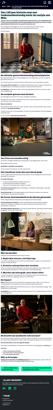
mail (7, 383)
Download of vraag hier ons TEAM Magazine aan (15, 359)
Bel (3, 383)
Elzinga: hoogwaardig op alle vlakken (12, 351)
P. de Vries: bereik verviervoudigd (11, 354)
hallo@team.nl (47, 345)
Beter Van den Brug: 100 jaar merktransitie (13, 352)
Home (4, 6)
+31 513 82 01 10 (38, 345)
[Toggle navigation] (49, 2)
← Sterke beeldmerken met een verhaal (9, 368)
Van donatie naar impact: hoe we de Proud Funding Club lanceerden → (37, 368)
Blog (8, 6)
